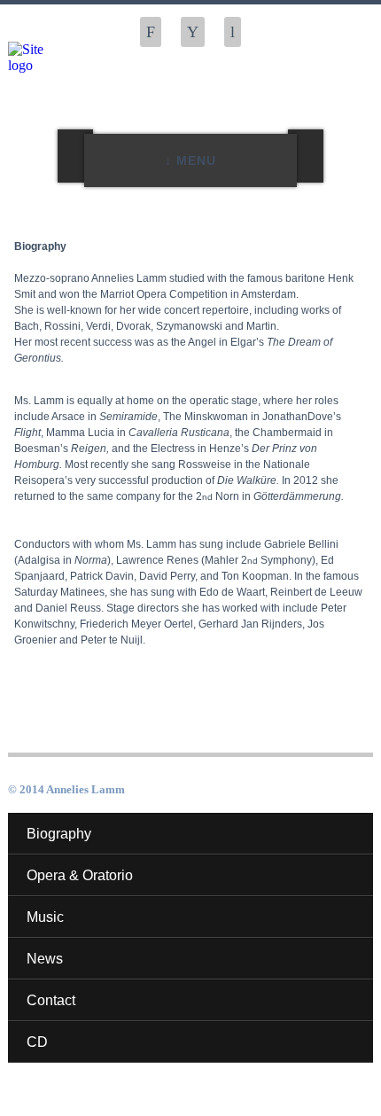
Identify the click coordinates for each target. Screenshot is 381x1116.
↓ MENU (190, 160)
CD (37, 1042)
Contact (51, 1000)
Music (45, 917)
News (45, 958)
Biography (59, 833)
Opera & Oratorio (80, 875)
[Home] (40, 58)
